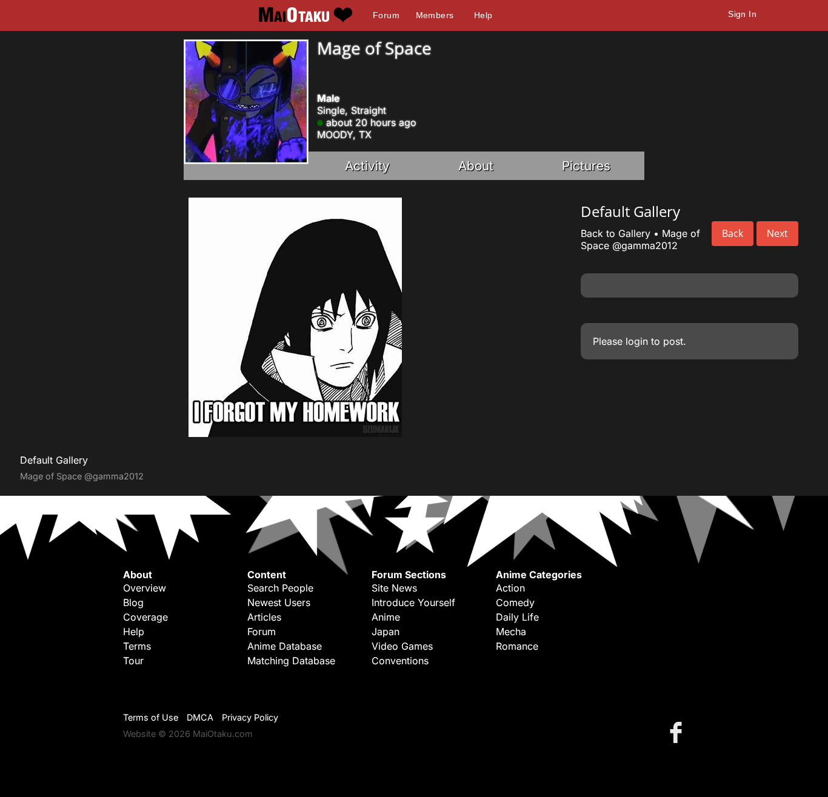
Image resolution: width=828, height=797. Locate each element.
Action (510, 588)
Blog (133, 602)
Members (435, 15)
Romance (517, 646)
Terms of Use (150, 717)
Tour (133, 661)
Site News (394, 588)
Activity (367, 165)
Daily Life (517, 617)
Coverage (145, 617)
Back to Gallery (615, 233)
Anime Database (284, 646)
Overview (144, 588)
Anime (386, 617)
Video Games (402, 646)
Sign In (742, 14)
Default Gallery (54, 460)
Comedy (515, 602)
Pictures (586, 165)
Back (732, 233)
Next (777, 233)
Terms (137, 646)
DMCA (200, 717)
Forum (386, 15)
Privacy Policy (250, 717)
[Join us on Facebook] (678, 732)
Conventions (400, 661)
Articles (264, 617)
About (475, 165)
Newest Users (278, 602)
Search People (280, 588)
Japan (385, 631)
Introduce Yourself (413, 602)
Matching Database (291, 661)
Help (483, 15)
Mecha (511, 631)
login (637, 341)
